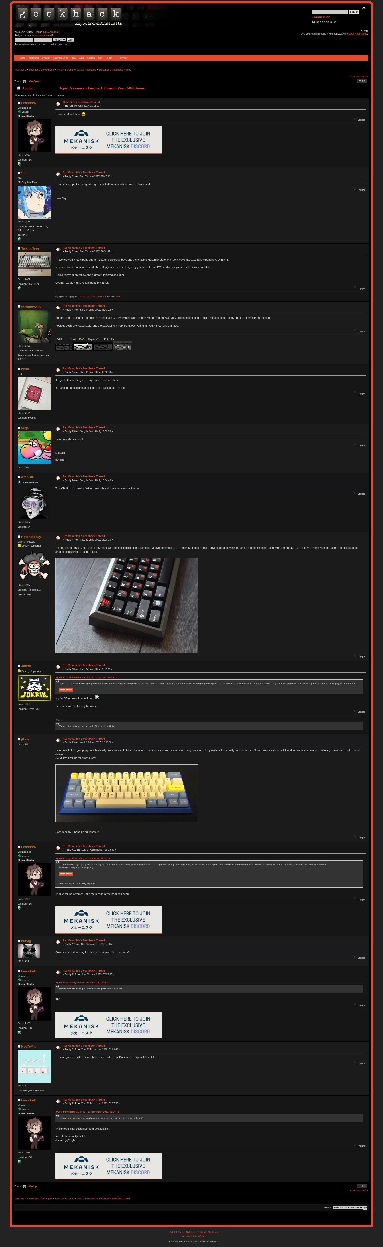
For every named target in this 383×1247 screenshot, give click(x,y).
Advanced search (321, 17)
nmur (25, 369)
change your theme (356, 33)
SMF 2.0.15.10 (177, 1232)
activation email (43, 35)
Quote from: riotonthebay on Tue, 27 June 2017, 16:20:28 (86, 677)
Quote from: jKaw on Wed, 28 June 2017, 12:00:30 (83, 858)
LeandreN (28, 103)
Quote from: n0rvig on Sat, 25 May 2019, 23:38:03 (82, 982)
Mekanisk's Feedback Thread (81, 102)
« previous (355, 76)
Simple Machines (209, 1232)
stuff (118, 297)
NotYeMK (28, 1046)
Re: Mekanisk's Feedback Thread (84, 172)
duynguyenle (31, 306)
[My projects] (19, 289)
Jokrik (26, 666)
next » (365, 76)
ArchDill (27, 477)
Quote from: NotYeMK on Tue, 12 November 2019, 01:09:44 (87, 1112)
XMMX (101, 297)
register (55, 32)
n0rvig (26, 941)
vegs (25, 428)
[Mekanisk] (19, 164)
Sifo (24, 173)
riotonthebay (31, 537)
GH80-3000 (84, 297)
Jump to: (327, 1207)
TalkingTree (30, 248)
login (45, 32)
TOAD (93, 297)
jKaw (25, 739)
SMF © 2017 (192, 1232)
